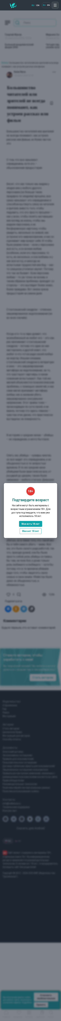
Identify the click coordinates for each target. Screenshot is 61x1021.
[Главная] (13, 5)
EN (37, 5)
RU (33, 5)
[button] (55, 5)
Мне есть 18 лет (30, 524)
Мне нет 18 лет (30, 531)
